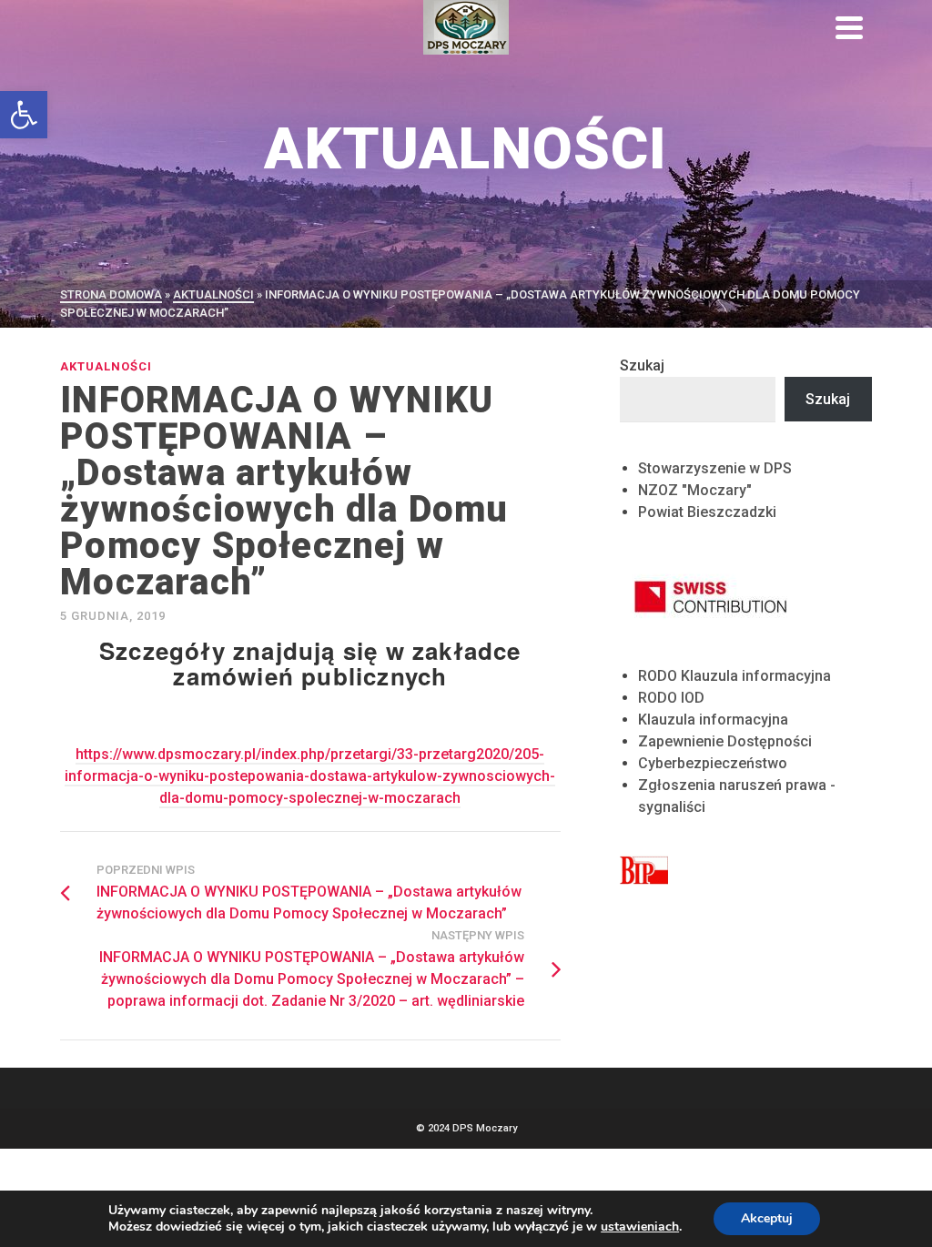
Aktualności (106, 366)
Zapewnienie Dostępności (725, 741)
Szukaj (642, 365)
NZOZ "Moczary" (695, 490)
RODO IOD (671, 697)
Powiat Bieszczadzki (707, 512)
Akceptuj (767, 1218)
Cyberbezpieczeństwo (712, 763)
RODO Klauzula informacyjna (734, 675)
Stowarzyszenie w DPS (715, 468)
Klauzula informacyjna (713, 719)
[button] (23, 114)
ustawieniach (640, 1227)
